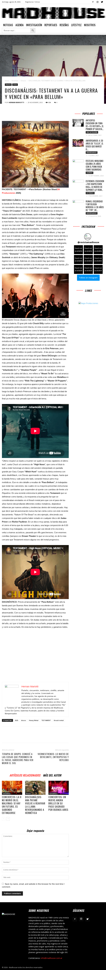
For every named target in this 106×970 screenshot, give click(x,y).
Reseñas (64, 25)
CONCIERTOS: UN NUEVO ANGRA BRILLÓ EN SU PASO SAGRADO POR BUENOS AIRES (58, 803)
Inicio (7, 80)
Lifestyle (76, 25)
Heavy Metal (33, 720)
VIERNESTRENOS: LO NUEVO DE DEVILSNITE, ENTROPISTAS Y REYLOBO (53, 757)
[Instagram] (97, 2)
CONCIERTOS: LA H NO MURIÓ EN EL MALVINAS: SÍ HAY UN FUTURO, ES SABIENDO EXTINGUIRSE (11, 805)
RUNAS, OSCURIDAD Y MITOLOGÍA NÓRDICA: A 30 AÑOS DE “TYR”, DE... (95, 206)
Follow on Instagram (88, 277)
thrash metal (59, 720)
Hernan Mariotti (16, 102)
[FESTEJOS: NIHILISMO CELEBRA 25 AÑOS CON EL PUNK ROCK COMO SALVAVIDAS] (78, 163)
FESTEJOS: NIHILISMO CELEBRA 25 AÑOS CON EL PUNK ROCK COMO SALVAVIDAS (94, 165)
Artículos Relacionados (25, 775)
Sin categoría (92, 132)
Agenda (19, 25)
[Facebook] (93, 2)
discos (23, 720)
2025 (16, 720)
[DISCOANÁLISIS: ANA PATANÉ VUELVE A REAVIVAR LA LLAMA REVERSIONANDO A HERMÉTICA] (35, 788)
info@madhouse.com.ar (51, 958)
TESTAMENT (46, 720)
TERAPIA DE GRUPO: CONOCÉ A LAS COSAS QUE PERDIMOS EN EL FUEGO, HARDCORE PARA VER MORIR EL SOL (17, 759)
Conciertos (6, 794)
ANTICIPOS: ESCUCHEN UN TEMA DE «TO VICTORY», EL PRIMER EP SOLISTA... (95, 125)
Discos (23, 80)
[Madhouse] (53, 13)
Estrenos (90, 193)
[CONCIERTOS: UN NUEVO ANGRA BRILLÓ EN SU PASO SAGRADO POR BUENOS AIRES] (58, 788)
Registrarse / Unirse (32, 2)
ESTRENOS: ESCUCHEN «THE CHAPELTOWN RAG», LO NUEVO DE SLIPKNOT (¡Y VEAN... (95, 185)
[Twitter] (102, 2)
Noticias (8, 25)
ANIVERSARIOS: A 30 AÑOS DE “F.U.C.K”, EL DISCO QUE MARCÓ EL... (94, 145)
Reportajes (50, 25)
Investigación (34, 25)
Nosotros (90, 25)
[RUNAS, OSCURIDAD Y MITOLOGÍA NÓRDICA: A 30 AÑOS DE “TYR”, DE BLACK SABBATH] (78, 204)
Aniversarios (92, 152)
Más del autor (52, 775)
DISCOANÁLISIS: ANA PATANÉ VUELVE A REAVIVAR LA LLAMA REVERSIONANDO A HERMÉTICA (35, 805)
